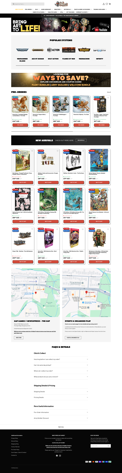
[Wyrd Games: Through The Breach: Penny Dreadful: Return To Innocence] (23, 160)
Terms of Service (15, 446)
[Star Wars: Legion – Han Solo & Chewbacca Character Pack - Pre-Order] (101, 104)
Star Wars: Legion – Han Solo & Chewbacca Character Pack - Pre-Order (101, 116)
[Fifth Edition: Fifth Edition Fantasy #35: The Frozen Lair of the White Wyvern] (73, 199)
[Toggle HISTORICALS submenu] (72, 9)
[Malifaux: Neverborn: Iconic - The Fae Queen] (73, 160)
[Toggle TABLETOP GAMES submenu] (58, 12)
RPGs (61, 12)
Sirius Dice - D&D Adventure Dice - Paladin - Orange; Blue (73, 251)
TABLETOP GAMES (52, 12)
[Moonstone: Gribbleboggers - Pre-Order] (61, 104)
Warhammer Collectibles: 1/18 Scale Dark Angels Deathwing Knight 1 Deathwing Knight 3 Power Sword (98, 252)
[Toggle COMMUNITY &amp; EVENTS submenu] (88, 12)
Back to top (61, 427)
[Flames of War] (68, 50)
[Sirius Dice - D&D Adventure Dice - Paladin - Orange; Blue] (73, 238)
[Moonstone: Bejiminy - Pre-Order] (81, 104)
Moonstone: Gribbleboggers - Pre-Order (60, 115)
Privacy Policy (14, 438)
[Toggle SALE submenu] (39, 9)
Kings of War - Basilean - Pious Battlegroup (22, 251)
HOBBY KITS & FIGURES (38, 12)
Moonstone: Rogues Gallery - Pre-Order (39, 115)
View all (109, 92)
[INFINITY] (99, 50)
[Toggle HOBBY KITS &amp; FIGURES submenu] (45, 12)
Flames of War (68, 59)
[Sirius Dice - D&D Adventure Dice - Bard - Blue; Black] (48, 238)
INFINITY (99, 59)
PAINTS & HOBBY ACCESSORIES (82, 9)
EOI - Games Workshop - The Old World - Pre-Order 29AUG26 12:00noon (61, 15)
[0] (107, 4)
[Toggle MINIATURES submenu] (61, 9)
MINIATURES (57, 9)
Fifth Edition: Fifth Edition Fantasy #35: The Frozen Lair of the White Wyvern (73, 212)
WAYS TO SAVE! (19, 9)
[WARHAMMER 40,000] (22, 50)
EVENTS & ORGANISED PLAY (73, 337)
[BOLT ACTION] (53, 50)
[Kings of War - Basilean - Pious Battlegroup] (23, 238)
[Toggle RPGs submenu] (64, 12)
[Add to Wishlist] (26, 97)
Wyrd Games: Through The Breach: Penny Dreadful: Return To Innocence (22, 173)
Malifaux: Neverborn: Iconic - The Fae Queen (73, 173)
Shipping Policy (15, 444)
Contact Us (14, 455)
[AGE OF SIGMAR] (37, 50)
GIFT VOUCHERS (70, 12)
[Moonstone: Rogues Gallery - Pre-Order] (40, 104)
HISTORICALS (67, 9)
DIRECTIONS (18, 337)
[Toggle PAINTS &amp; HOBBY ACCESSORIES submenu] (91, 9)
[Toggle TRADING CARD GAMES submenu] (106, 9)
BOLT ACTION (53, 59)
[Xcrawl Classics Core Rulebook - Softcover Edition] (99, 199)
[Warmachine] (84, 50)
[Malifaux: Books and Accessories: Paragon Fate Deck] (48, 160)
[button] (109, 4)
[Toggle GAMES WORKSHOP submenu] (52, 9)
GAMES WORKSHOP (46, 9)
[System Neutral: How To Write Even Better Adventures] (23, 199)
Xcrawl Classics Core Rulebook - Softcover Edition (99, 212)
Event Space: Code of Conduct (18, 452)
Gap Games (16, 467)
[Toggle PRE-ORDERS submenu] (33, 9)
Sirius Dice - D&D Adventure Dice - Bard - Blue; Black (47, 251)
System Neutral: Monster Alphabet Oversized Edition (97, 173)
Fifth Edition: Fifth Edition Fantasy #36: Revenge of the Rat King (47, 212)
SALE (36, 9)
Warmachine (84, 59)
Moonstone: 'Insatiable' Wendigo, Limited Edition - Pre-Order (20, 115)
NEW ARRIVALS (81, 140)
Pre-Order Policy (15, 449)
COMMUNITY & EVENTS (81, 12)
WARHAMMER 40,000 (22, 60)
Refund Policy (14, 441)
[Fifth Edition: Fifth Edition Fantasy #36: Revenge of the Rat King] (48, 199)
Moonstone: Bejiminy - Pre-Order (81, 114)
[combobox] (27, 4)
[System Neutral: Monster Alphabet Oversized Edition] (99, 160)
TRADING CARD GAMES (99, 9)
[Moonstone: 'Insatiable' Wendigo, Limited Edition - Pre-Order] (20, 104)
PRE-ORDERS (28, 9)
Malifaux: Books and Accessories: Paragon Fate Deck (48, 173)
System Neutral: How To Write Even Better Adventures (22, 212)
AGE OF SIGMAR (38, 59)
